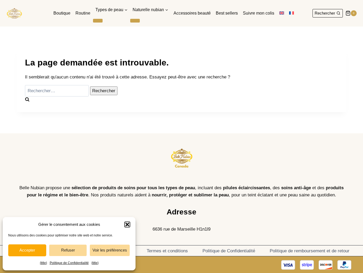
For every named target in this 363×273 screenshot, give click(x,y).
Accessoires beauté (192, 13)
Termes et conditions (167, 250)
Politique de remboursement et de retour (309, 250)
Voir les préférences (109, 250)
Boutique (61, 13)
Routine (82, 13)
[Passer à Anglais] (282, 13)
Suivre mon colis (258, 13)
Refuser (68, 250)
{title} (43, 263)
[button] (127, 224)
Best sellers (227, 13)
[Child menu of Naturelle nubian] (135, 21)
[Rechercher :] (57, 90)
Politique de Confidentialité (69, 263)
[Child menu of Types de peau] (98, 21)
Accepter (27, 250)
